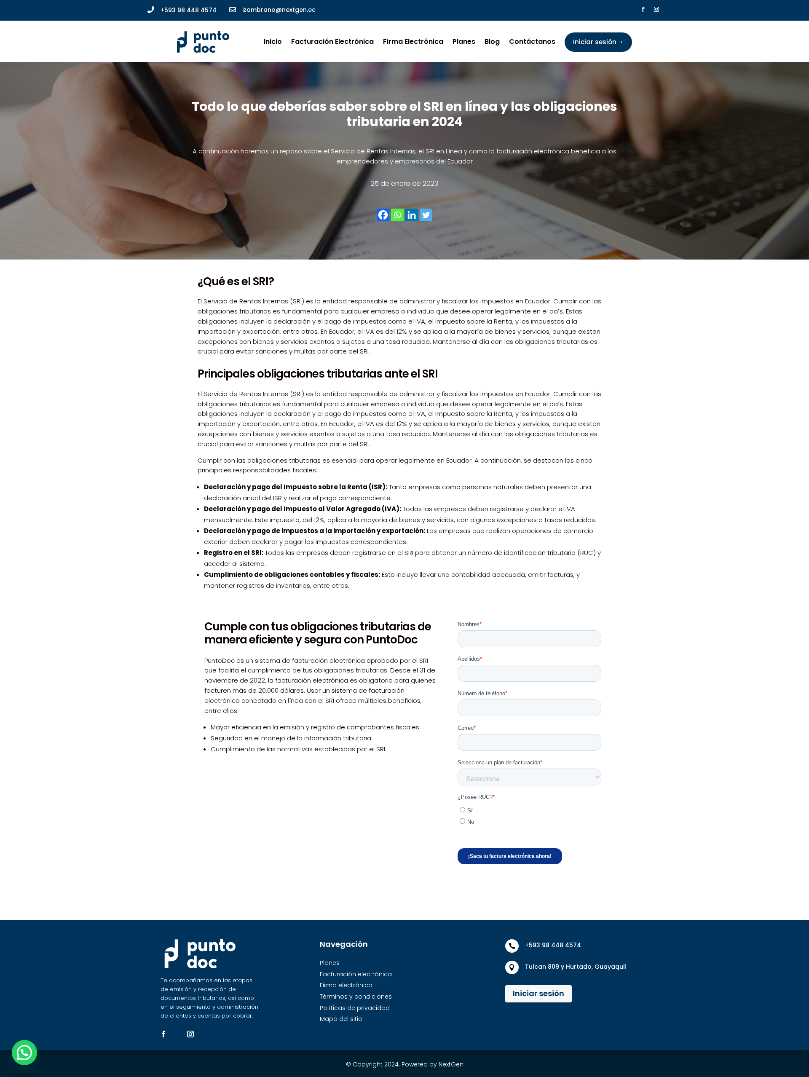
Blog (492, 41)
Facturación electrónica (356, 974)
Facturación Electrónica (332, 41)
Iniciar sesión (538, 993)
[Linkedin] (411, 215)
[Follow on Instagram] (656, 9)
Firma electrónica (346, 985)
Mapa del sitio (341, 1019)
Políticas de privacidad (355, 1008)
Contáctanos (532, 41)
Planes (464, 41)
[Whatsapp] (397, 215)
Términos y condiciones (356, 996)
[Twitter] (426, 215)
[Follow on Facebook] (643, 9)
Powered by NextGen (432, 1064)
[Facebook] (383, 215)
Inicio (273, 41)
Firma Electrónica (413, 41)
